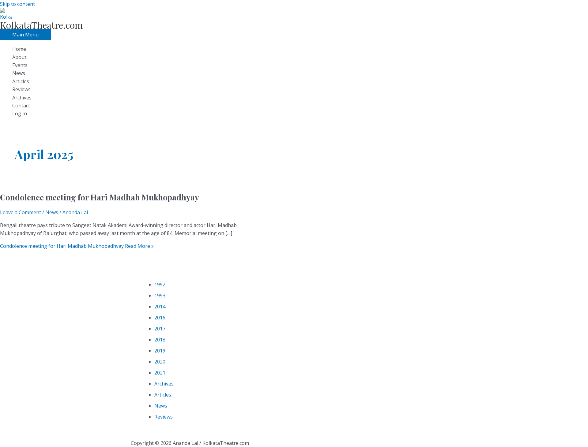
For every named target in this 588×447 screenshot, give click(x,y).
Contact (21, 105)
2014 (159, 306)
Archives (22, 97)
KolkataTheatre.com (41, 25)
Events (20, 65)
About (19, 57)
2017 (159, 328)
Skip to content (17, 4)
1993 (159, 295)
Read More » (77, 246)
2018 (159, 339)
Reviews (21, 89)
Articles (20, 81)
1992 (159, 284)
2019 (159, 350)
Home (19, 49)
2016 (159, 317)
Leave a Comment (20, 212)
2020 (159, 361)
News (18, 73)
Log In (19, 113)
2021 (159, 372)
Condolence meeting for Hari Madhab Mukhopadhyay (99, 197)
